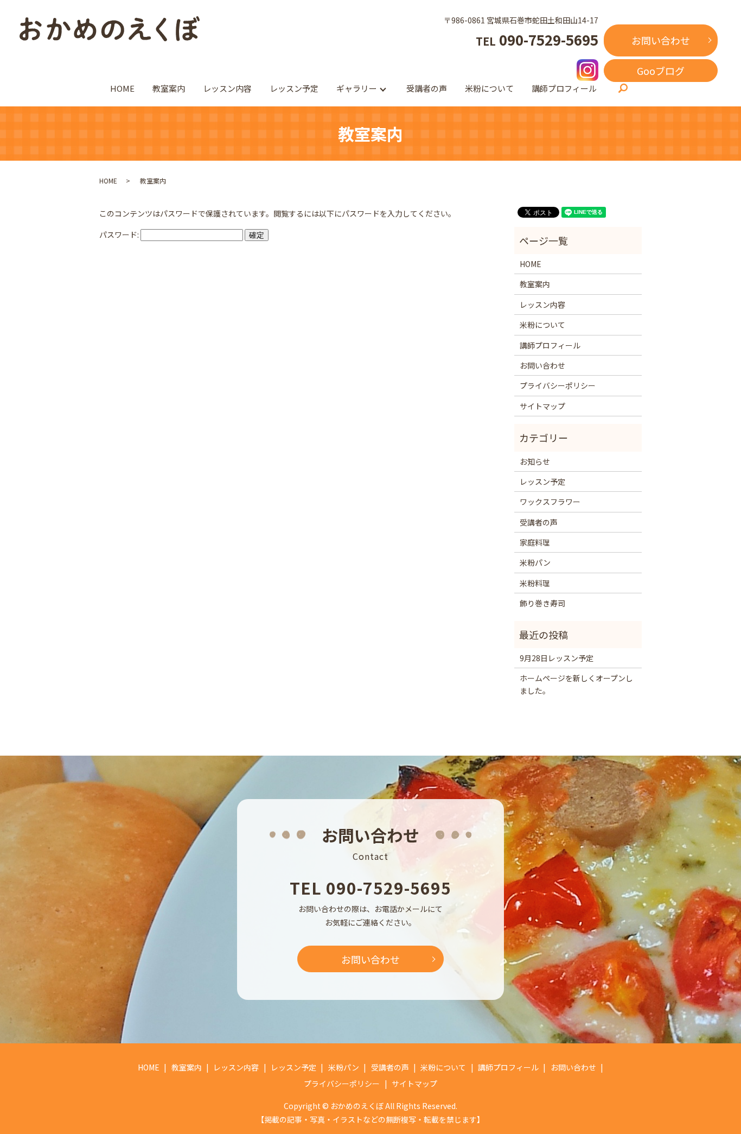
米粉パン (535, 562)
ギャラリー (356, 88)
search (623, 89)
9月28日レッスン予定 (556, 657)
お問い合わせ (660, 40)
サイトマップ (542, 406)
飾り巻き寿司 (542, 603)
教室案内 (168, 88)
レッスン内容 (227, 88)
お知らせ (535, 461)
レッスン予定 (294, 88)
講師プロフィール (564, 88)
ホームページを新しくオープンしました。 (576, 684)
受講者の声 (426, 88)
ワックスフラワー (550, 501)
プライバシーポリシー (558, 385)
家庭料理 (535, 542)
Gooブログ (661, 71)
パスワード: (119, 234)
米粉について (489, 88)
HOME (122, 88)
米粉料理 (535, 583)
